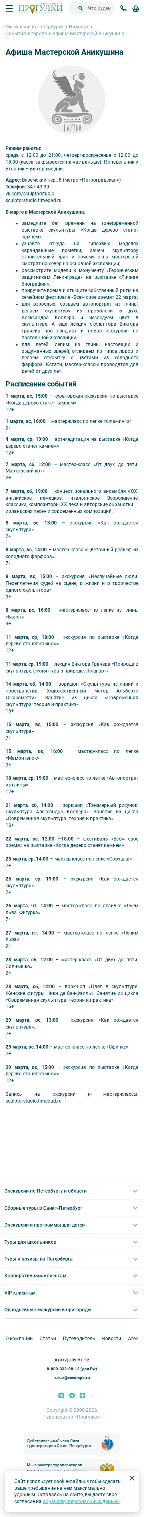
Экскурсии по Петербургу (34, 27)
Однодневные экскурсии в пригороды (48, 1310)
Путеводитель (79, 1338)
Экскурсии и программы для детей (44, 1225)
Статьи (48, 1338)
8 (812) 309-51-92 (72, 1360)
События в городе (26, 33)
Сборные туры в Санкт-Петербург (43, 1208)
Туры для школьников (30, 1242)
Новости (78, 27)
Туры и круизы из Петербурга (38, 1259)
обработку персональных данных (81, 1501)
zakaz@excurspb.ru (72, 1377)
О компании (19, 1338)
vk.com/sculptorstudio (30, 193)
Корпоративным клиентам (35, 1276)
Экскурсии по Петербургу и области (45, 1191)
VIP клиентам (20, 1293)
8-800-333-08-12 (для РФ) (72, 1369)
